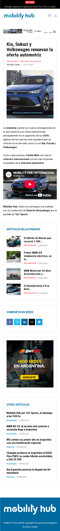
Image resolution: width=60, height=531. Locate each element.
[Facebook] (10, 322)
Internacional (12, 61)
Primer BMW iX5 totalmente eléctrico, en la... (38, 256)
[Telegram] (39, 322)
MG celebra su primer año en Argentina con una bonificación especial (29, 441)
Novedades (12, 420)
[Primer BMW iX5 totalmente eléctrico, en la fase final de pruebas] (14, 256)
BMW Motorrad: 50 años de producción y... (37, 272)
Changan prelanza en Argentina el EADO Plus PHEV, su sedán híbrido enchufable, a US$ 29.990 (30, 456)
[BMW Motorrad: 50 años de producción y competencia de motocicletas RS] (14, 274)
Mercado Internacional (31, 61)
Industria (11, 447)
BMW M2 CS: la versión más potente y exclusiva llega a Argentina (28, 428)
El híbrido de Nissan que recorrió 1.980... (37, 239)
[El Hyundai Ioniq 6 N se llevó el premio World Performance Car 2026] (14, 289)
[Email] (32, 322)
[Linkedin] (24, 322)
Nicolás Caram (13, 65)
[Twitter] (17, 322)
